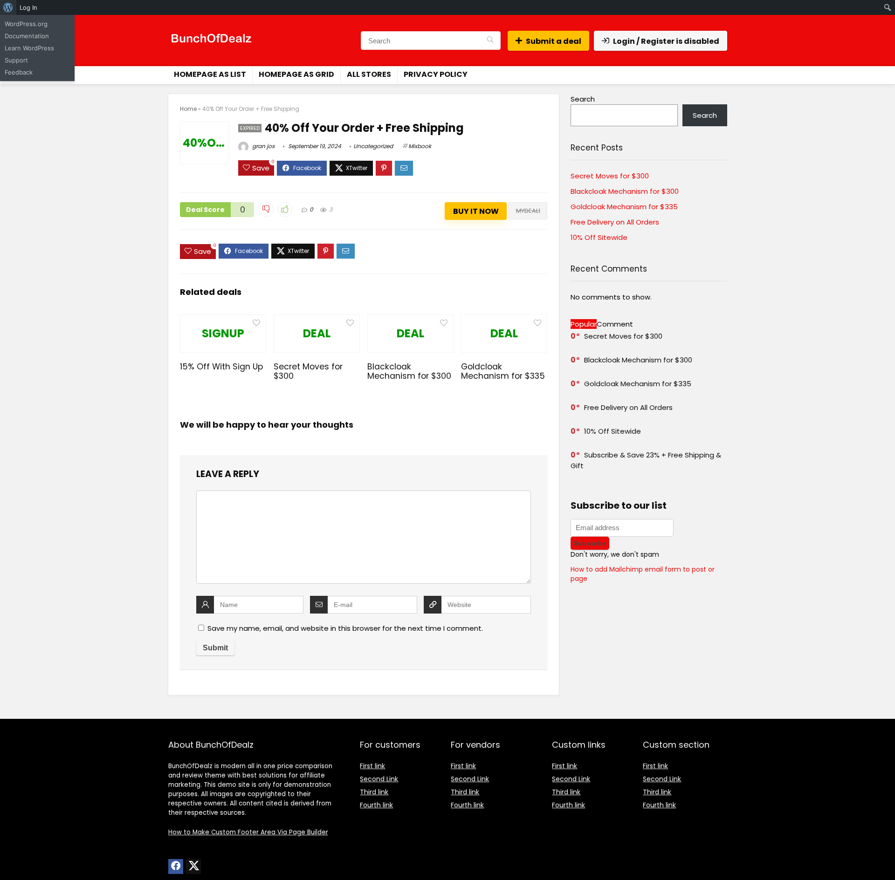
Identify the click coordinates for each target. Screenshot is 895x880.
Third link (374, 792)
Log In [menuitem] (28, 7)
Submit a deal (553, 41)
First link (372, 766)
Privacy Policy (436, 74)
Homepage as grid (296, 74)
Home (188, 109)
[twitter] (193, 866)
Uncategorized (373, 146)
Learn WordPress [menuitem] (29, 48)
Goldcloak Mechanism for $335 (503, 371)
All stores (369, 74)
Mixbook (419, 146)
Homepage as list (210, 74)
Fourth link (376, 805)
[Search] (490, 40)
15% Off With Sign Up (221, 366)
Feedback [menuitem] (19, 72)
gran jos (263, 146)
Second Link (379, 779)
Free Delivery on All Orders (615, 222)
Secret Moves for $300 (308, 371)
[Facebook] (175, 866)
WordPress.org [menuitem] (26, 23)
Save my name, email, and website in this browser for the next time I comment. (345, 628)
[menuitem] (8, 7)
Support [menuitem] (16, 60)
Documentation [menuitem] (27, 36)
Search (583, 99)
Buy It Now (476, 211)
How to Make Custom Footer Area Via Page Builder (248, 832)
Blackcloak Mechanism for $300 (409, 371)
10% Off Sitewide (599, 237)
